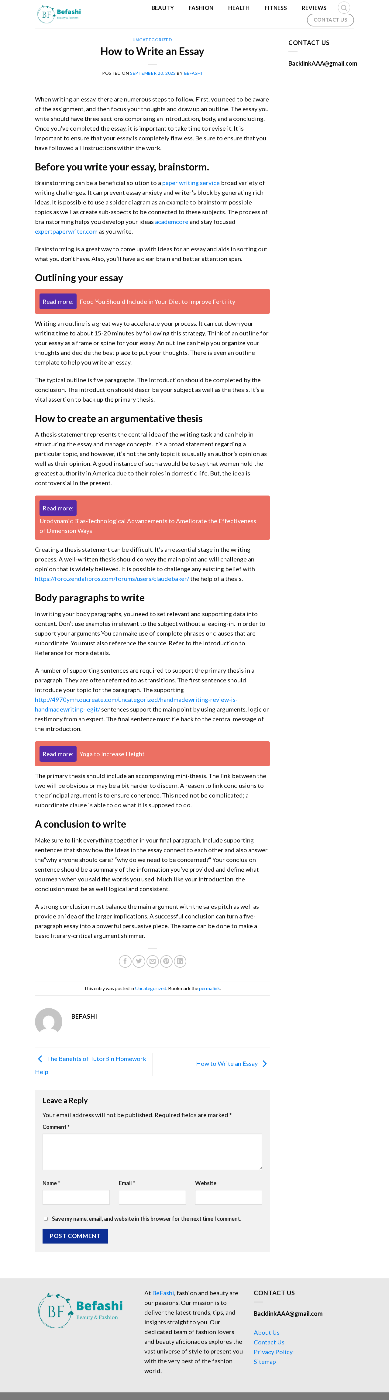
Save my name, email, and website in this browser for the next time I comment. (146, 1218)
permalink (209, 988)
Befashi (193, 73)
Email (127, 1183)
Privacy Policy (273, 1351)
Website (205, 1183)
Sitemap (265, 1361)
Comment (56, 1127)
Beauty (163, 8)
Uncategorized (152, 39)
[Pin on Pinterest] (166, 961)
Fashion (201, 8)
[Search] (344, 8)
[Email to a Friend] (152, 961)
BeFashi (163, 1292)
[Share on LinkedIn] (180, 961)
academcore (171, 221)
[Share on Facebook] (125, 961)
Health (239, 8)
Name (51, 1183)
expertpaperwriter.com (66, 231)
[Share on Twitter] (139, 961)
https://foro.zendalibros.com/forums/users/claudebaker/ (112, 578)
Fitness (276, 8)
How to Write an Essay (227, 1063)
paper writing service (191, 182)
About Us (267, 1332)
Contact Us (269, 1342)
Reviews (314, 8)
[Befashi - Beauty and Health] (61, 14)
